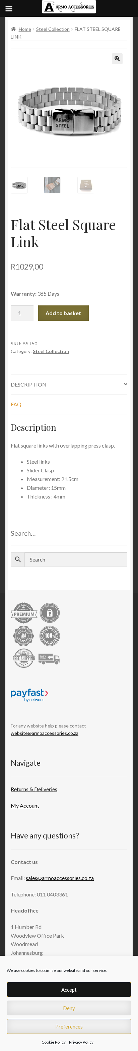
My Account (25, 805)
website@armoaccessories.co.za (44, 733)
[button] (117, 58)
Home (25, 29)
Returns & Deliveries (34, 789)
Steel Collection (53, 29)
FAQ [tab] (16, 404)
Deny (69, 1008)
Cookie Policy (54, 1042)
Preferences (69, 1027)
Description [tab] (29, 384)
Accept (69, 990)
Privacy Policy (81, 1042)
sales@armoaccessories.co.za (60, 878)
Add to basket (63, 313)
